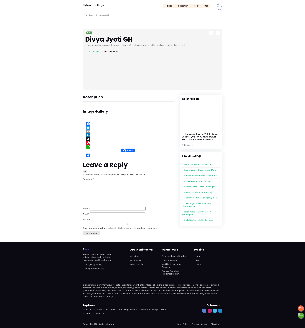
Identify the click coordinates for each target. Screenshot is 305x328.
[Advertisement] (152, 71)
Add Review (94, 51)
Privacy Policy (181, 324)
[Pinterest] (128, 143)
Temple (155, 309)
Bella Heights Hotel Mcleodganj (198, 220)
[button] (219, 5)
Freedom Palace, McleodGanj (198, 192)
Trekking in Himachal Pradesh (171, 265)
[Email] (128, 131)
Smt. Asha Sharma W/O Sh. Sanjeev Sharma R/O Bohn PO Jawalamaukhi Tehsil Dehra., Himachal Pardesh (201, 137)
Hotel (169, 6)
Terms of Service (200, 324)
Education (183, 6)
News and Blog (137, 264)
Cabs (198, 264)
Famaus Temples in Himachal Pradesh (171, 272)
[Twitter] (128, 128)
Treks (85, 309)
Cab (206, 6)
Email (86, 214)
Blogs (126, 309)
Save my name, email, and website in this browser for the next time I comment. (120, 228)
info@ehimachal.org (94, 268)
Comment (88, 179)
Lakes (119, 309)
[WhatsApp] (128, 147)
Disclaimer (216, 324)
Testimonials (145, 309)
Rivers (163, 309)
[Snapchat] (128, 139)
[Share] (128, 155)
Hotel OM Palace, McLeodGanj (198, 164)
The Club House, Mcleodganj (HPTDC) (201, 197)
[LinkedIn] (128, 135)
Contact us (135, 260)
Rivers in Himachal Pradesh (174, 256)
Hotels (89, 33)
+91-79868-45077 (93, 264)
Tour (196, 6)
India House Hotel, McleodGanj (198, 181)
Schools (133, 309)
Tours (99, 309)
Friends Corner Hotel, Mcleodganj (199, 186)
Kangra (91, 15)
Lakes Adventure (170, 260)
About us (134, 256)
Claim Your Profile (111, 51)
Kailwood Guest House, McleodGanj (200, 175)
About (113, 309)
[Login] (213, 33)
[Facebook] (128, 124)
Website (87, 219)
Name (86, 208)
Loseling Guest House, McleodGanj (200, 170)
